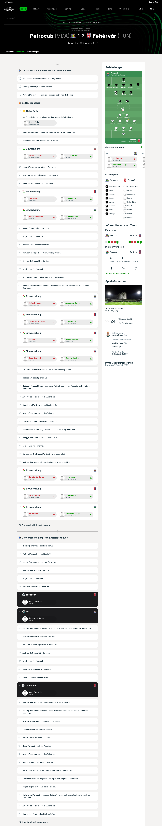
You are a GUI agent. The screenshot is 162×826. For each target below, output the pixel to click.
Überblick (10, 52)
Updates (20, 52)
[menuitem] (24, 9)
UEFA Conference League (9, 9)
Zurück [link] (11, 18)
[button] (69, 9)
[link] (23, 9)
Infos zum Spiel (32, 52)
